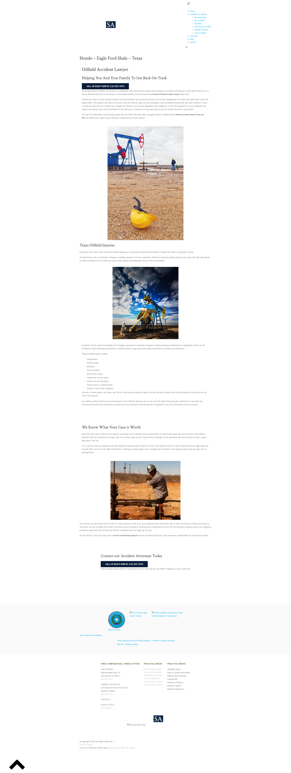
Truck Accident (200, 33)
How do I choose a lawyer (127, 644)
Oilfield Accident (201, 29)
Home (192, 11)
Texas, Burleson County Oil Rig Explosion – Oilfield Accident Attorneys (146, 640)
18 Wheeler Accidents (153, 675)
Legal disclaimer (114, 747)
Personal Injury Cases (152, 669)
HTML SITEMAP (86, 744)
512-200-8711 (107, 708)
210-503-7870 (107, 679)
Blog (191, 39)
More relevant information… (91, 635)
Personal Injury (200, 17)
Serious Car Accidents (153, 672)
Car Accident (199, 20)
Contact (193, 42)
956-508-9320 (107, 694)
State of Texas (114, 630)
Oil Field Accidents (151, 678)
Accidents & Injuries (198, 14)
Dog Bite (198, 23)
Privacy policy (129, 747)
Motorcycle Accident (202, 26)
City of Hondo (135, 616)
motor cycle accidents (153, 681)
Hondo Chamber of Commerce (164, 616)
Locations (194, 36)
